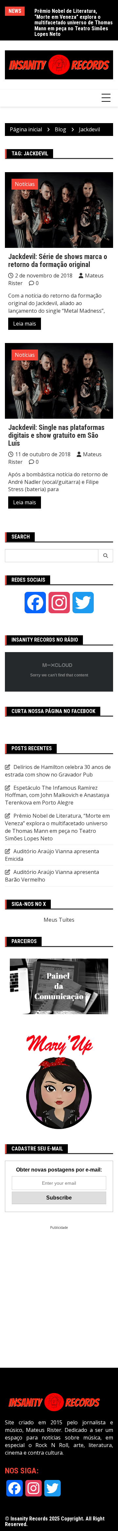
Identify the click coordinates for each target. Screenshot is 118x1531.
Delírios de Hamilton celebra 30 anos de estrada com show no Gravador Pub (69, 17)
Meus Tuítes (59, 919)
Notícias (25, 184)
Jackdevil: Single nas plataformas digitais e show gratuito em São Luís (56, 435)
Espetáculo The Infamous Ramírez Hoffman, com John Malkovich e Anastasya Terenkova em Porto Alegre (57, 795)
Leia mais (24, 323)
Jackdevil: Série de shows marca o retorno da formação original (57, 260)
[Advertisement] (59, 1289)
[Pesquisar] (105, 555)
